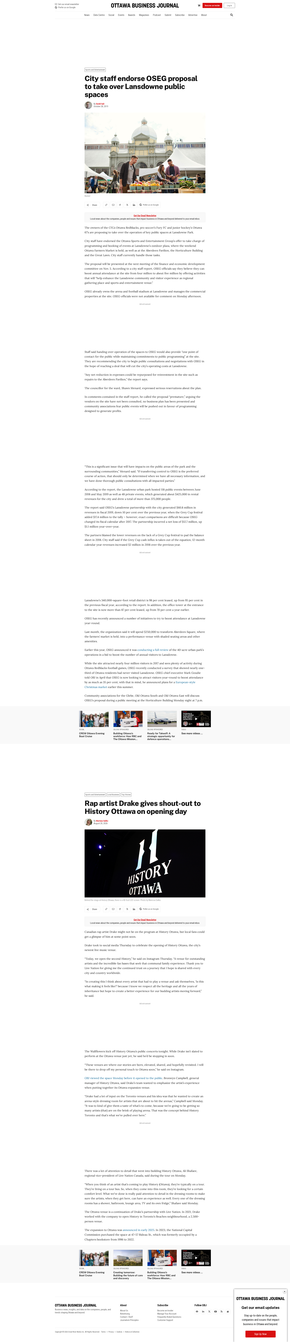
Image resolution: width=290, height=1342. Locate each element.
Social (81, 729)
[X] (127, 205)
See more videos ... (192, 733)
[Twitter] (209, 1311)
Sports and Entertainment (95, 70)
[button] (231, 15)
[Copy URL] (106, 205)
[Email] (113, 205)
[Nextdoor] (228, 1311)
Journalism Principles (129, 1320)
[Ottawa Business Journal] (145, 5)
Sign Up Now (260, 1334)
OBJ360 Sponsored (121, 729)
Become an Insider (165, 1310)
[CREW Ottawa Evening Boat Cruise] (94, 719)
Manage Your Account (166, 1314)
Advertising (125, 1314)
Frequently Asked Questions (169, 1317)
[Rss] (221, 1311)
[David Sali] (89, 105)
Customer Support (165, 1320)
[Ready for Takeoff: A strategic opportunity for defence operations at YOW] (162, 719)
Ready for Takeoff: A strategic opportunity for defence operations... (161, 736)
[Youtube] (215, 1311)
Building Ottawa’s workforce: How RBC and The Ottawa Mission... (127, 736)
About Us (124, 1310)
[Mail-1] (197, 1311)
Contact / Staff (126, 1317)
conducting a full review (152, 650)
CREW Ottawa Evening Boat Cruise (92, 735)
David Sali (100, 104)
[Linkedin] (134, 205)
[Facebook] (120, 205)
